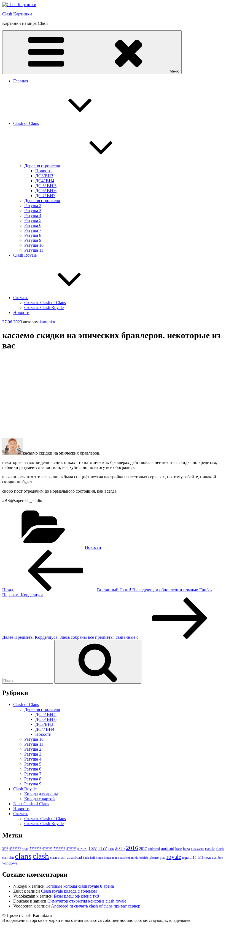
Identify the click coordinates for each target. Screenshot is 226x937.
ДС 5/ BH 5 (46, 185)
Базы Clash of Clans (31, 803)
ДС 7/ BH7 (45, 195)
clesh (62, 858)
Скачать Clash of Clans (45, 302)
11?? (102, 848)
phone (154, 857)
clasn (53, 858)
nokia (134, 858)
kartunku (47, 322)
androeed (154, 849)
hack (86, 857)
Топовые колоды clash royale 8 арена (80, 886)
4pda (25, 848)
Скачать (20, 297)
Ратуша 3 (32, 210)
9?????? (82, 848)
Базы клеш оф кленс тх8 (76, 896)
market (125, 857)
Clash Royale (25, 255)
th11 (200, 858)
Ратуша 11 (33, 250)
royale (173, 856)
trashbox (217, 858)
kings (99, 857)
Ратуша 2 (32, 205)
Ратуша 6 (32, 225)
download (74, 857)
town (208, 857)
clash (41, 856)
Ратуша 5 (32, 220)
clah (4, 858)
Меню (174, 71)
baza (186, 849)
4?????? (15, 849)
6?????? (47, 849)
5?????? (35, 849)
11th (111, 848)
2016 (132, 848)
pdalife (143, 857)
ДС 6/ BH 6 (46, 190)
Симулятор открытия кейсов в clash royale (86, 901)
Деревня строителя (42, 165)
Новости (43, 170)
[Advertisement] (113, 395)
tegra (185, 858)
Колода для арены (41, 793)
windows (10, 863)
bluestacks (197, 848)
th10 (193, 857)
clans (23, 856)
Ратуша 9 (32, 240)
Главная (20, 81)
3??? (5, 849)
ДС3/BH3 (44, 175)
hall (92, 857)
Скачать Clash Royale (44, 307)
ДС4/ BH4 (44, 180)
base (178, 849)
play (162, 858)
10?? (92, 848)
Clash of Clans (26, 123)
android (167, 848)
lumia (107, 857)
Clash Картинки (17, 14)
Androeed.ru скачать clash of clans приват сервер (95, 906)
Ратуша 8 (32, 235)
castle (210, 848)
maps (115, 857)
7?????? (59, 849)
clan (11, 858)
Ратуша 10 (34, 245)
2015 (120, 848)
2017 (143, 848)
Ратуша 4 (32, 215)
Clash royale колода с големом (69, 891)
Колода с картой (39, 798)
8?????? (71, 849)
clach (220, 849)
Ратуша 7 (32, 230)
